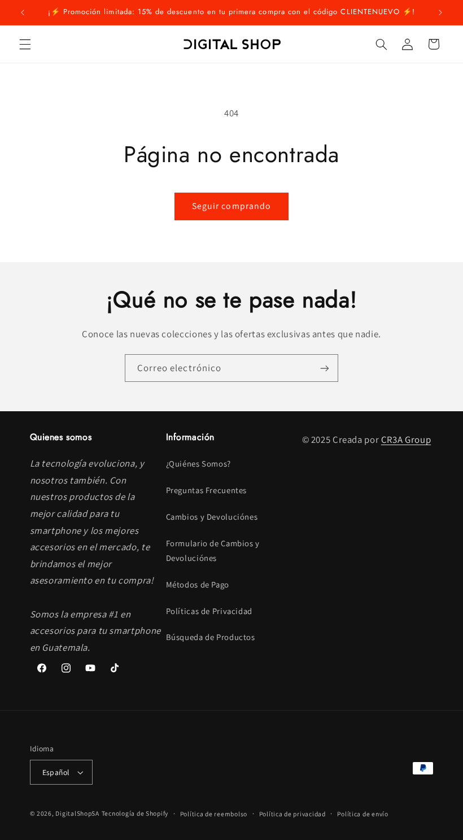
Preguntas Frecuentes (206, 490)
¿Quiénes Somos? (198, 463)
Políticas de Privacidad (209, 611)
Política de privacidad (292, 813)
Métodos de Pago (197, 584)
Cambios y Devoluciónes (212, 516)
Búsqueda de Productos (210, 637)
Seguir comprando (231, 206)
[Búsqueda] (381, 44)
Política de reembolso (213, 813)
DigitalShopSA (77, 813)
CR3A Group (406, 439)
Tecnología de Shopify (135, 813)
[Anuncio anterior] (22, 12)
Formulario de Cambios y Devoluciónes (213, 550)
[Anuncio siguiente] (440, 12)
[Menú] (25, 44)
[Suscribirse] (325, 368)
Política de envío (362, 813)
